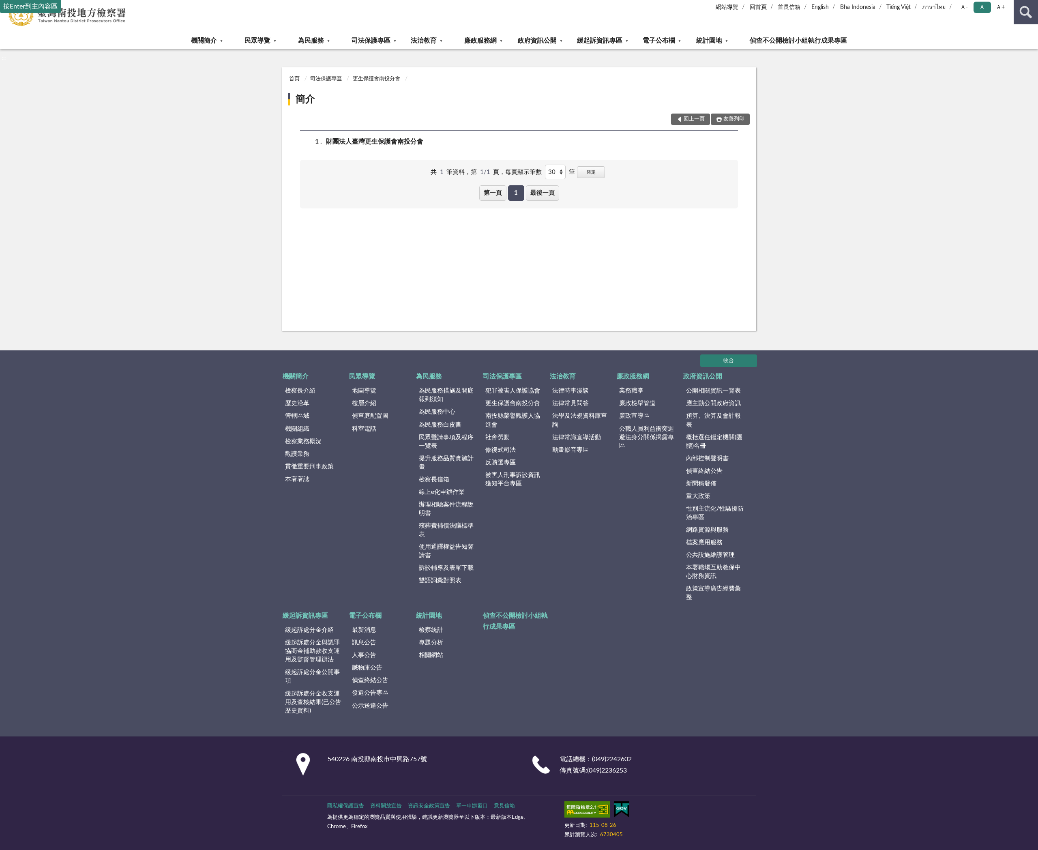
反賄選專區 (500, 462)
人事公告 (364, 655)
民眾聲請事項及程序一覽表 (446, 441)
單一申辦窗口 (472, 806)
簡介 (305, 99)
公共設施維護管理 (710, 555)
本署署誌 (297, 479)
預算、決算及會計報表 (713, 420)
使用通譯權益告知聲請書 (446, 551)
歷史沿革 (297, 403)
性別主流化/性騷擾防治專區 (715, 513)
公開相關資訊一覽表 (713, 391)
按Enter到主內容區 (30, 6)
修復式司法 (500, 450)
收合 (728, 360)
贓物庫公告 (367, 668)
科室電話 (364, 429)
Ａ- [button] (964, 7)
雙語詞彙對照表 (440, 580)
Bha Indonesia (857, 7)
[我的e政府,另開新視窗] (621, 811)
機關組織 (297, 429)
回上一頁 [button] (694, 119)
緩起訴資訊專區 (599, 40)
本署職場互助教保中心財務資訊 (713, 572)
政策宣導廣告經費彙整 (713, 593)
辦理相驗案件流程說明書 (446, 509)
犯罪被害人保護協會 (512, 391)
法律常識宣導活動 (576, 437)
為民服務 (311, 40)
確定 (591, 172)
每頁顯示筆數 (523, 172)
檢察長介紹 (300, 391)
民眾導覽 (257, 40)
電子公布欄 (659, 40)
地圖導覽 (364, 391)
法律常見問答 (570, 403)
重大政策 (698, 496)
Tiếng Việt (898, 7)
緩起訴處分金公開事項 (312, 676)
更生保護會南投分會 (376, 79)
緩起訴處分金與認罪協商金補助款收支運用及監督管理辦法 (312, 651)
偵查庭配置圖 (370, 416)
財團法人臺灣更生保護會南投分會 (374, 141)
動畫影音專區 (570, 450)
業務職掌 (631, 391)
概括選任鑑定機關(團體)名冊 (714, 441)
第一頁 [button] (493, 193)
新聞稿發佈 (701, 484)
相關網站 (431, 655)
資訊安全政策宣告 (429, 806)
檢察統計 (431, 630)
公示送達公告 (370, 706)
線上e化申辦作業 (442, 492)
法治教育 (424, 40)
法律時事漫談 (570, 391)
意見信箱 (504, 806)
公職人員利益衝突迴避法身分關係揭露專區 (646, 437)
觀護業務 (297, 454)
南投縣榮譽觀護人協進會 (512, 420)
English (820, 7)
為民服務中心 (437, 412)
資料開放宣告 (386, 806)
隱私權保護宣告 (345, 806)
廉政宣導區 (634, 416)
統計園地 (709, 40)
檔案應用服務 (704, 542)
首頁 (294, 79)
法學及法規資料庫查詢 (579, 420)
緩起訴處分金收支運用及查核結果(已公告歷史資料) (313, 702)
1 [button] (516, 193)
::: (4, 58)
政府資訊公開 (537, 40)
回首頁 (758, 7)
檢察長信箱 (434, 480)
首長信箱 (789, 7)
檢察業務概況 (303, 441)
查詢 (1026, 12)
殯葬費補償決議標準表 (446, 530)
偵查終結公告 (704, 471)
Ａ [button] (982, 7)
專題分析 (431, 643)
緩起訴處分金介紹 (309, 630)
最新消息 (364, 630)
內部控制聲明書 (707, 458)
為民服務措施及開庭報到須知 (446, 395)
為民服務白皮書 (440, 425)
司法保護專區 (371, 40)
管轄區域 (297, 416)
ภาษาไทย (934, 7)
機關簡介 (204, 40)
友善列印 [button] (733, 119)
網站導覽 (727, 7)
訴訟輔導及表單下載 (446, 568)
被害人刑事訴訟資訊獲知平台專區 (512, 479)
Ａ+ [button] (1000, 7)
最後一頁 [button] (542, 193)
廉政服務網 (480, 40)
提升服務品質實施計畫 (446, 462)
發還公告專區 (370, 693)
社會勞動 (497, 437)
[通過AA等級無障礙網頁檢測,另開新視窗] (587, 811)
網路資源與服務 (707, 530)
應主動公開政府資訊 (713, 403)
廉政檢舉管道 (637, 403)
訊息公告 (364, 643)
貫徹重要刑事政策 (309, 467)
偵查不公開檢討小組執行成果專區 (798, 40)
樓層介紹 (364, 403)
